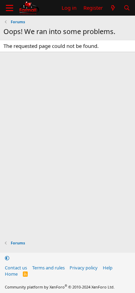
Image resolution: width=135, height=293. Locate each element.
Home (11, 274)
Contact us (16, 268)
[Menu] (9, 8)
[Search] (127, 7)
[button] (7, 258)
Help (107, 268)
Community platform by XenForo (60, 287)
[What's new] (113, 7)
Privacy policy (84, 268)
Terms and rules (48, 268)
